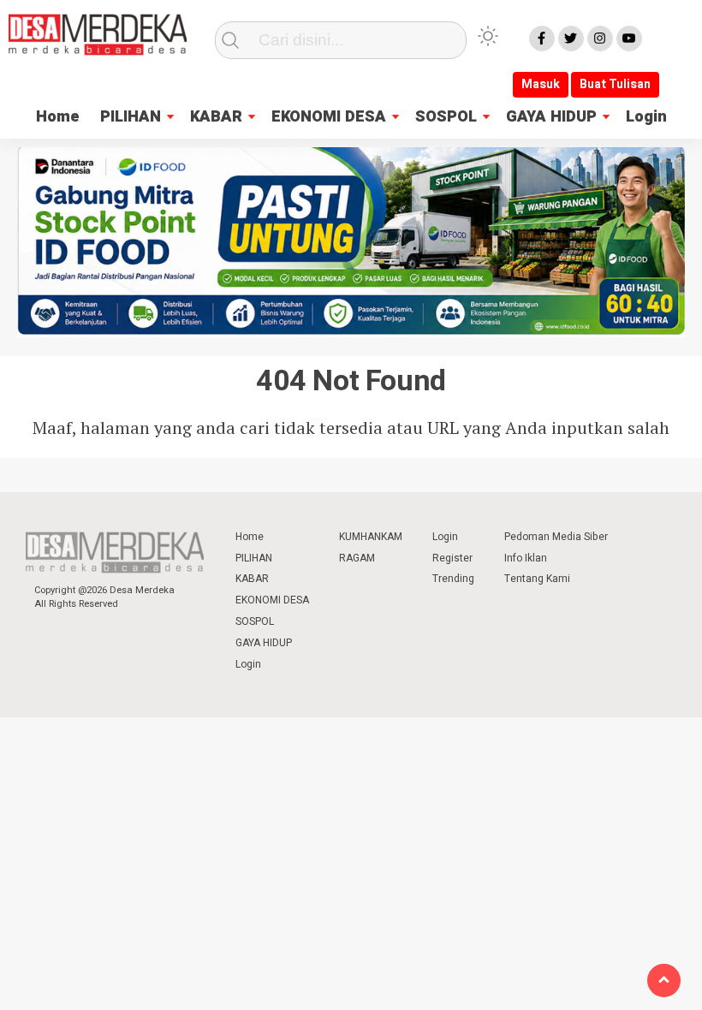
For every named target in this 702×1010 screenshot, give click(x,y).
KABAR (216, 116)
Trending (453, 578)
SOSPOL (446, 116)
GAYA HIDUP (551, 116)
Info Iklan (525, 558)
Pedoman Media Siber (556, 536)
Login (646, 116)
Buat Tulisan (615, 84)
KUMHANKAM (370, 536)
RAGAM (357, 558)
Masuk (540, 84)
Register (452, 558)
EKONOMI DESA (328, 116)
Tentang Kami (537, 578)
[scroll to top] (664, 980)
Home (58, 116)
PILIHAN (130, 116)
